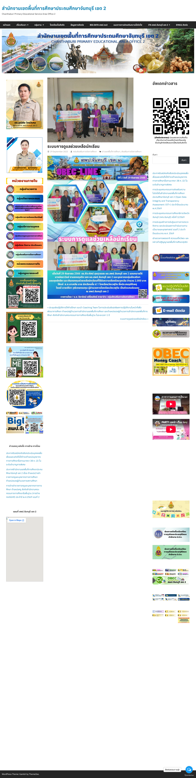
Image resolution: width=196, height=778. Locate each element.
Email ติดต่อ (182, 25)
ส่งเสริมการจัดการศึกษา (131, 151)
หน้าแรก (6, 25)
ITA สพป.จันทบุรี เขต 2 (158, 25)
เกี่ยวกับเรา (21, 25)
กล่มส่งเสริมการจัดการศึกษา (85, 151)
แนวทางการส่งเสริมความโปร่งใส (127, 25)
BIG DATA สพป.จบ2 (98, 25)
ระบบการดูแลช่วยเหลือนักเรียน (133, 318)
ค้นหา (155, 154)
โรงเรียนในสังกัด (57, 25)
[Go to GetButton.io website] (189, 775)
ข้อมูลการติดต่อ (77, 25)
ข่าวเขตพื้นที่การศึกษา (111, 151)
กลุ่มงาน (38, 25)
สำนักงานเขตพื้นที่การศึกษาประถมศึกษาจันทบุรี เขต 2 (54, 8)
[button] (10, 155)
